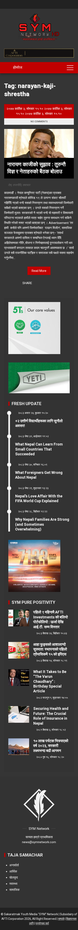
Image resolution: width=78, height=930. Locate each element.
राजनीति (17, 185)
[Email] (53, 283)
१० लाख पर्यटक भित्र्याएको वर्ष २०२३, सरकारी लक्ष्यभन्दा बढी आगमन (50, 746)
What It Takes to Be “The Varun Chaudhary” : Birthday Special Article (49, 681)
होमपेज (17, 67)
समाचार (26, 185)
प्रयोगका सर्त (42, 923)
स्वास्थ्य (13, 884)
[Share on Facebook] (37, 283)
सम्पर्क (61, 918)
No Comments (39, 121)
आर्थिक (13, 871)
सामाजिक (14, 890)
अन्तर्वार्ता (14, 865)
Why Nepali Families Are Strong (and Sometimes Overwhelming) (42, 524)
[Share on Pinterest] (47, 283)
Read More (39, 271)
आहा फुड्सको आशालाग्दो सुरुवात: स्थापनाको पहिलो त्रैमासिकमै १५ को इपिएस (50, 649)
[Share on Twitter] (42, 283)
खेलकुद (13, 877)
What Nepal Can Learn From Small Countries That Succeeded (39, 449)
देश (9, 185)
